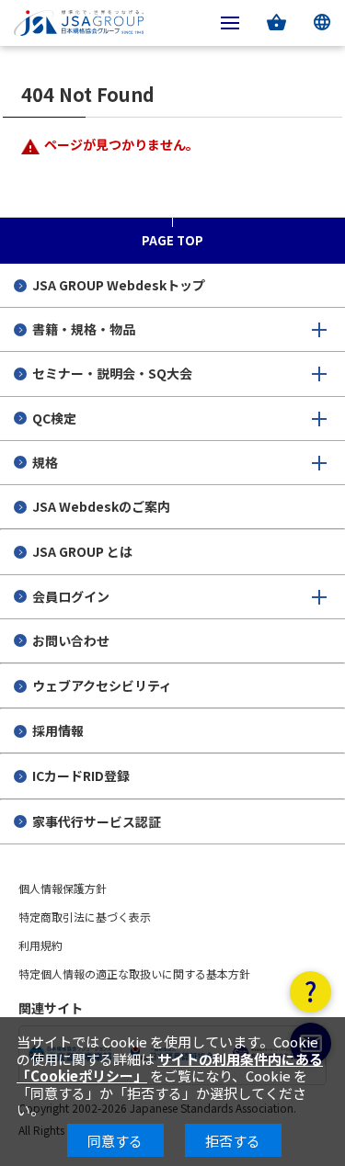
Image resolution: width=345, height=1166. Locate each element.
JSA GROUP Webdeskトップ (118, 285)
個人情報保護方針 (62, 888)
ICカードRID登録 (81, 775)
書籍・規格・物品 (83, 329)
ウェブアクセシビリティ (102, 685)
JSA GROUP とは (82, 551)
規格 (45, 462)
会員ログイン (70, 596)
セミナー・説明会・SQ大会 (112, 373)
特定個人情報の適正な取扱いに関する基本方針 (134, 973)
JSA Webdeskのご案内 (101, 506)
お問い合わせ (70, 640)
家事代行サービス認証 (96, 821)
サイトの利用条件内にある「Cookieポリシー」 (170, 1067)
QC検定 (54, 418)
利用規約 (40, 945)
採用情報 (58, 730)
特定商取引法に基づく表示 (84, 916)
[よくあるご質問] (310, 992)
